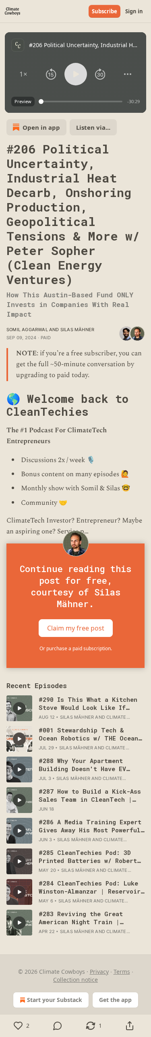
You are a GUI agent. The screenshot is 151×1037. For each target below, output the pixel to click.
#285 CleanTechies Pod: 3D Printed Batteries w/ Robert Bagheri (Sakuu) (88, 856)
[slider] (81, 101)
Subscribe (104, 11)
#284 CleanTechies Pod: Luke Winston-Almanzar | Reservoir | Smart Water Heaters (90, 887)
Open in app (41, 127)
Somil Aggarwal (27, 329)
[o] (19, 708)
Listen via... (93, 127)
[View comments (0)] (58, 1026)
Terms (122, 971)
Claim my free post (75, 628)
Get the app (115, 1000)
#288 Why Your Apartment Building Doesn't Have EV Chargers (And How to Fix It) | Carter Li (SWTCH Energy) (90, 765)
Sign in (134, 11)
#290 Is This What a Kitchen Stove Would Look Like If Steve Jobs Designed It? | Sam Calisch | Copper (92, 703)
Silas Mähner (77, 329)
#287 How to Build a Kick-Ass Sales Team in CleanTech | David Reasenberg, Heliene (90, 795)
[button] (23, 74)
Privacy (99, 971)
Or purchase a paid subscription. (75, 648)
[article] (75, 708)
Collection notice (75, 979)
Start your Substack (54, 1000)
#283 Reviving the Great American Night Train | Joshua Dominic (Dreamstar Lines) (84, 918)
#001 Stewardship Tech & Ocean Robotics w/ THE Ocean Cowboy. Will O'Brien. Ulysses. (88, 734)
